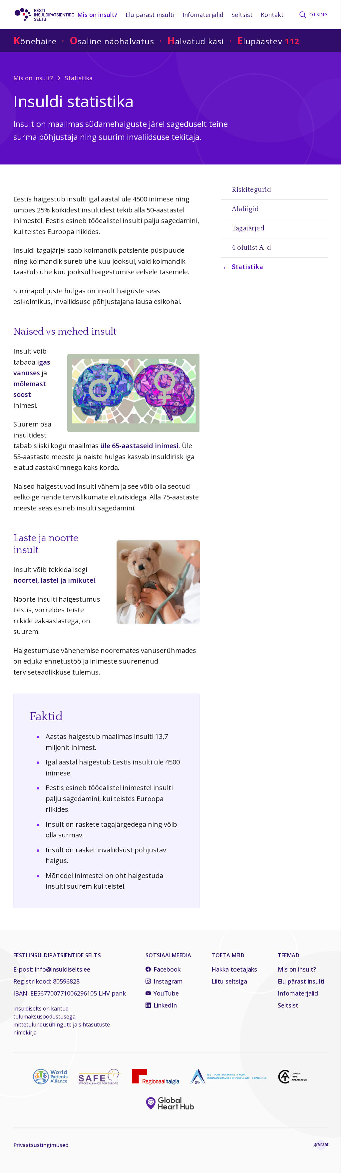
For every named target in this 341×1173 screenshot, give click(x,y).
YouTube (166, 993)
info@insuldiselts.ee (62, 969)
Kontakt (272, 15)
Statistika (79, 78)
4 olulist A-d (251, 247)
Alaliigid (245, 209)
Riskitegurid (251, 189)
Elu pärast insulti (150, 15)
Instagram (168, 981)
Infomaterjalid (202, 15)
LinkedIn (165, 1005)
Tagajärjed (248, 228)
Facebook (167, 969)
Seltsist (242, 15)
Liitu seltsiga (229, 981)
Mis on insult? (97, 15)
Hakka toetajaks (234, 969)
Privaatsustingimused (41, 1145)
